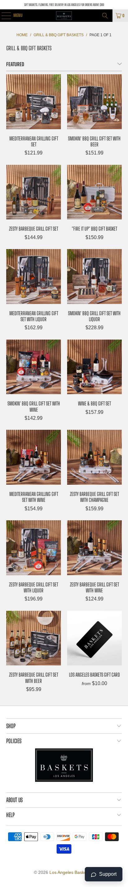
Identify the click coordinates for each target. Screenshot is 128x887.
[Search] (105, 15)
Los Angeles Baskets (69, 872)
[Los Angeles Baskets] (64, 15)
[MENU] (3, 15)
